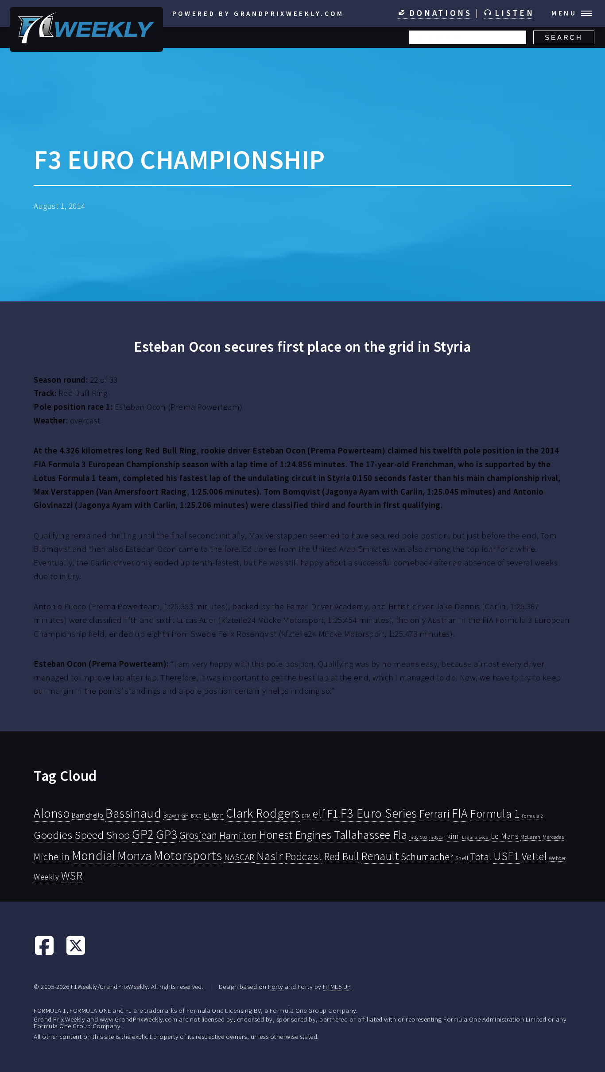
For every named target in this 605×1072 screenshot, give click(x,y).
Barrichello (88, 815)
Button (214, 815)
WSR (71, 875)
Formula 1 (495, 814)
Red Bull (341, 856)
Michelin (52, 856)
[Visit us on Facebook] (44, 953)
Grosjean (198, 835)
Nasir (269, 855)
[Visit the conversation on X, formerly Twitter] (75, 953)
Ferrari (434, 814)
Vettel (534, 856)
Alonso (52, 813)
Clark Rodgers (263, 813)
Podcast (303, 856)
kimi (453, 836)
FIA (460, 813)
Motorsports (188, 855)
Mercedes (553, 837)
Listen (513, 13)
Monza (134, 856)
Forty (275, 986)
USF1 (506, 856)
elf (319, 814)
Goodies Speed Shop (82, 835)
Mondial (94, 855)
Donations (438, 13)
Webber (557, 858)
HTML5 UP (337, 986)
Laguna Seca (475, 837)
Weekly (46, 877)
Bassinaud (133, 813)
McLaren (530, 837)
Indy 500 (418, 837)
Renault (380, 856)
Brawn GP (176, 815)
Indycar (437, 837)
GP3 (166, 834)
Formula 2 (532, 816)
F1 (333, 813)
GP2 (143, 834)
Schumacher (427, 856)
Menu (564, 13)
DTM (306, 816)
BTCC (196, 816)
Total (480, 856)
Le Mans (505, 836)
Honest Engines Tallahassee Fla (333, 835)
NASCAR (239, 857)
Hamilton (238, 835)
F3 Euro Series (379, 813)
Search (563, 37)
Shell (461, 858)
